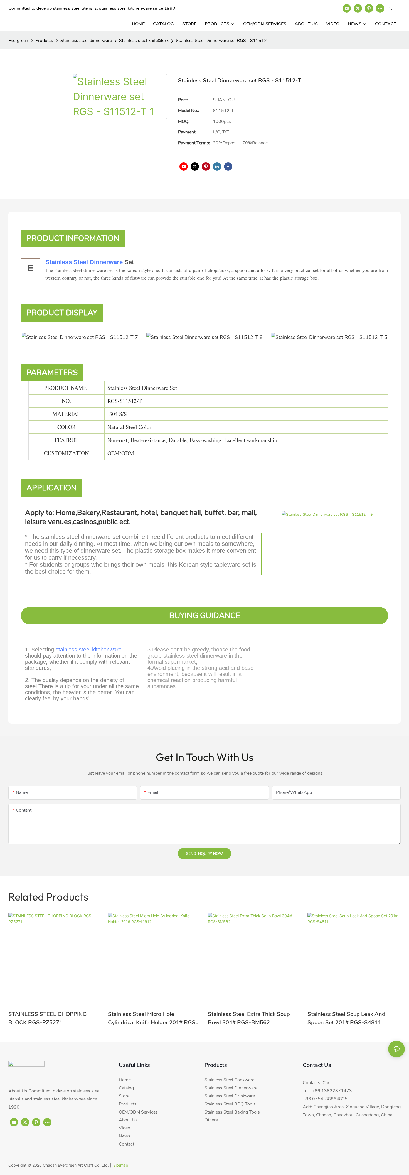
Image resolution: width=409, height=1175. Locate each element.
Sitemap (120, 1165)
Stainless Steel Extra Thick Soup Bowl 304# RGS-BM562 (249, 1018)
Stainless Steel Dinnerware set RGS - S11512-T (223, 41)
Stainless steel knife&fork (144, 41)
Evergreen (18, 41)
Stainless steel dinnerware (86, 41)
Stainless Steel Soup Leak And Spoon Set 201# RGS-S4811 (346, 1018)
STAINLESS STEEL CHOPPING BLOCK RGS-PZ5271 (47, 1018)
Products (44, 41)
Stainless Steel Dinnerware (84, 262)
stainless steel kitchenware (89, 649)
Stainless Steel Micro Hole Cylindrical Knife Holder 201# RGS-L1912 (153, 1018)
